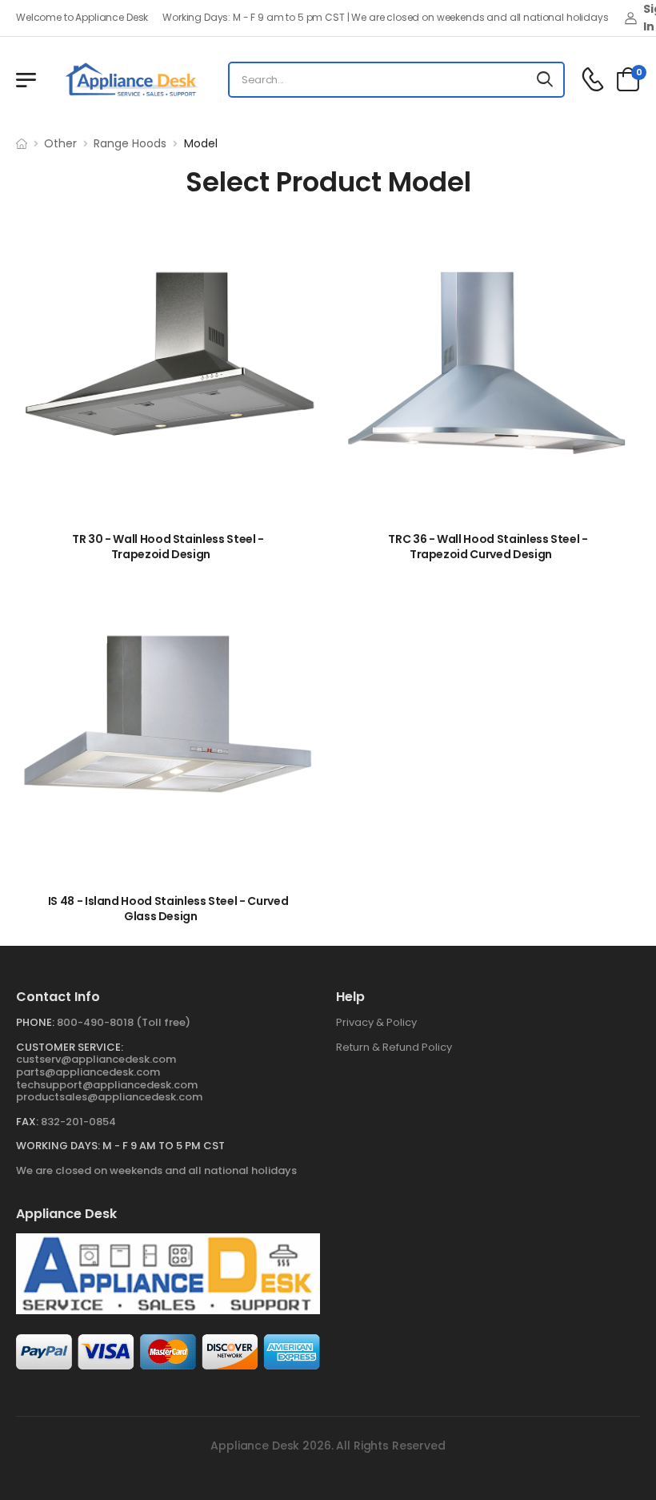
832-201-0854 (78, 1121)
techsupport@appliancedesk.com (107, 1084)
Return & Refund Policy (394, 1047)
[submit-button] (545, 80)
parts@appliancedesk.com (88, 1072)
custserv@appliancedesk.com (96, 1059)
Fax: (27, 1121)
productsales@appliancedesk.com (109, 1096)
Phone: (35, 1022)
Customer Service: (69, 1047)
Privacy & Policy (376, 1022)
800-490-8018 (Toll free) (123, 1022)
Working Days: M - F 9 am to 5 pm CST (120, 1145)
